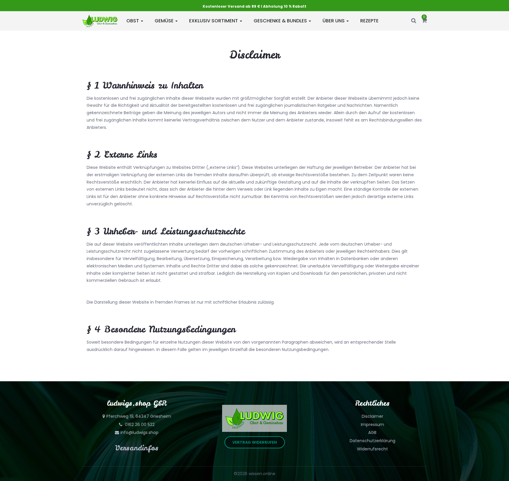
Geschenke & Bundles (281, 20)
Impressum (372, 424)
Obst (133, 20)
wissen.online (262, 474)
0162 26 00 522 (139, 424)
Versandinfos (136, 448)
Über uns (334, 20)
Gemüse (165, 20)
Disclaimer (372, 416)
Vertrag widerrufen (254, 442)
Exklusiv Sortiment (214, 20)
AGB (372, 432)
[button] (424, 21)
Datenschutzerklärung (372, 441)
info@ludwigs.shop (139, 432)
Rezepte (369, 20)
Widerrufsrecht (372, 449)
